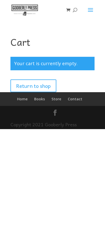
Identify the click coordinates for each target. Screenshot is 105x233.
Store (56, 99)
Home (22, 99)
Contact (75, 99)
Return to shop (33, 86)
